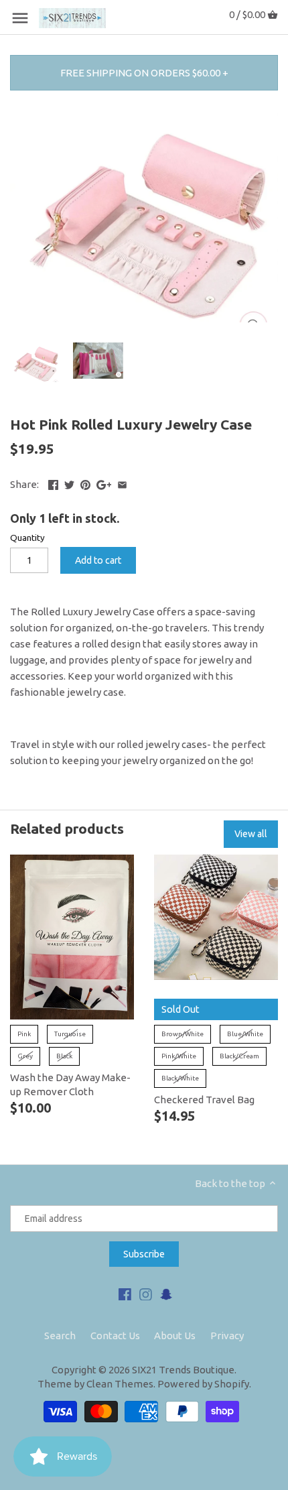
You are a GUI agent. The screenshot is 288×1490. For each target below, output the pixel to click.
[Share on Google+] (104, 483)
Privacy (227, 1335)
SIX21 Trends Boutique (183, 1369)
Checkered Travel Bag (204, 1099)
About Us (175, 1335)
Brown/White (182, 1034)
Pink (24, 1034)
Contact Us (115, 1335)
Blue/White (245, 1034)
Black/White (180, 1078)
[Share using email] (122, 483)
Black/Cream (239, 1056)
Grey (25, 1056)
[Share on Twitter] (69, 483)
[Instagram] (145, 1293)
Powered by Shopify (203, 1383)
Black (64, 1056)
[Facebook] (125, 1293)
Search (60, 1335)
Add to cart (98, 560)
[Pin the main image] (85, 483)
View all (250, 833)
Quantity (27, 537)
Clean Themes (119, 1383)
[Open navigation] (20, 18)
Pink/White (178, 1056)
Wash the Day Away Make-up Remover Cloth (70, 1084)
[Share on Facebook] (53, 483)
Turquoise (70, 1034)
